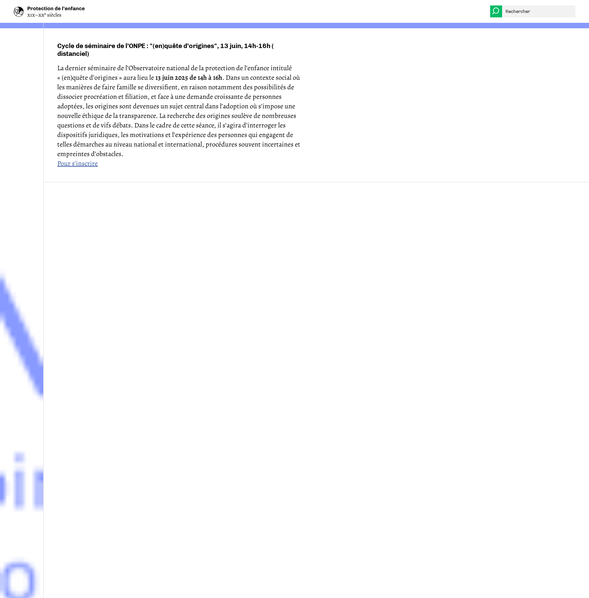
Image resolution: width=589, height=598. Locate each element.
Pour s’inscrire (77, 163)
